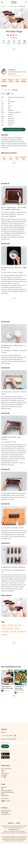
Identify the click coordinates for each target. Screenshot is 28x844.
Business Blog (4, 812)
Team (2, 771)
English (8, 800)
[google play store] (14, 757)
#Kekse (17, 628)
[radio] (8, 35)
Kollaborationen (5, 773)
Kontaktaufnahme (5, 814)
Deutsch (3, 800)
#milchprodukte (22, 631)
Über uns (3, 770)
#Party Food (10, 628)
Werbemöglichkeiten (6, 810)
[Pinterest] (12, 736)
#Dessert (4, 625)
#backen (10, 625)
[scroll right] (26, 677)
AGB (2, 789)
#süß (16, 625)
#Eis (20, 625)
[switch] (7, 93)
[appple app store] (14, 754)
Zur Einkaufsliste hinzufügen (15, 129)
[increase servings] (9, 90)
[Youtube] (10, 736)
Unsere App (4, 775)
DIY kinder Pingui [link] (21, 6)
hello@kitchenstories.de (14, 829)
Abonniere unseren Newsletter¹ (8, 739)
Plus (3, 777)
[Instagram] (5, 736)
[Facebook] (2, 736)
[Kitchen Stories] (14, 2)
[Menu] (2, 2)
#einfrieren (13, 631)
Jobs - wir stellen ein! (6, 768)
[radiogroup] (14, 35)
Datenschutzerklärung (6, 790)
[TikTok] (7, 736)
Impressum (4, 787)
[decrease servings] (3, 90)
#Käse (3, 628)
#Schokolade (5, 631)
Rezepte (2, 6)
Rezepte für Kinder (13, 6)
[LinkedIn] (15, 736)
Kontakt (3, 794)
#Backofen (5, 635)
